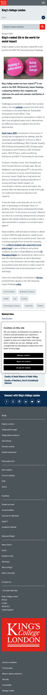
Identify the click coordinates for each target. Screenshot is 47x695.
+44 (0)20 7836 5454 (10, 591)
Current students (17, 476)
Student (40, 306)
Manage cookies (16, 691)
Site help (13, 679)
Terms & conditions (17, 662)
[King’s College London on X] (13, 401)
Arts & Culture (9, 292)
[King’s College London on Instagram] (19, 401)
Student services (17, 505)
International (15, 441)
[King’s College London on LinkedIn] (26, 401)
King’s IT (14, 522)
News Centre (16, 545)
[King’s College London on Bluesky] (38, 401)
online (18, 284)
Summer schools (17, 447)
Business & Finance (27, 292)
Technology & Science (12, 306)
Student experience (18, 452)
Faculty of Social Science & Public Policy (21, 376)
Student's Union (17, 556)
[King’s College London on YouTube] (32, 401)
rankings (19, 107)
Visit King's (15, 562)
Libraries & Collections (19, 516)
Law (14, 299)
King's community (17, 573)
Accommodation (17, 510)
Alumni (13, 487)
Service (39, 278)
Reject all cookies (23, 361)
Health (6, 299)
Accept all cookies (23, 368)
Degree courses (17, 424)
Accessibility (14, 685)
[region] (23, 347)
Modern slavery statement (20, 674)
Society (24, 299)
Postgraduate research (19, 435)
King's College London (13, 10)
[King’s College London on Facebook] (6, 401)
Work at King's (16, 567)
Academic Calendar (18, 527)
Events (13, 551)
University (29, 306)
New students (16, 470)
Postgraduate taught (18, 430)
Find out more (7, 318)
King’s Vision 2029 (9, 133)
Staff (13, 481)
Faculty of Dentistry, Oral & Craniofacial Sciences (21, 381)
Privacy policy (15, 668)
